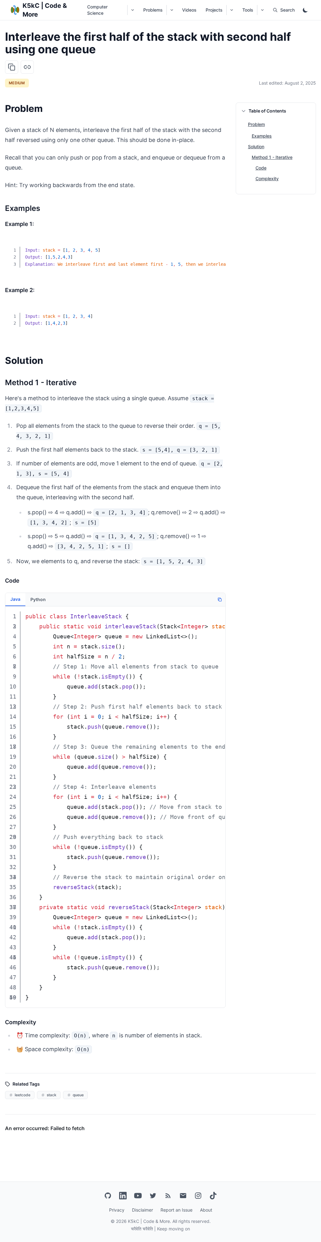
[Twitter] (153, 1195)
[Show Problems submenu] (171, 10)
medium (17, 83)
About (206, 1210)
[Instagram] (198, 1195)
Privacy (116, 1210)
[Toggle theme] (305, 10)
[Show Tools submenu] (262, 10)
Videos (189, 10)
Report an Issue (176, 1210)
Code (260, 167)
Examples (262, 136)
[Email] (183, 1195)
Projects (214, 10)
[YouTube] (138, 1195)
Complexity (267, 178)
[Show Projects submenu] (231, 10)
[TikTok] (213, 1195)
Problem (256, 124)
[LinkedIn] (123, 1195)
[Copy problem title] (11, 67)
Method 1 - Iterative (272, 157)
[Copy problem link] (27, 67)
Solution (256, 146)
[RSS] (168, 1195)
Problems (153, 10)
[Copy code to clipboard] (216, 246)
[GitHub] (108, 1195)
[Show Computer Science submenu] (132, 10)
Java (15, 599)
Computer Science (97, 10)
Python (38, 599)
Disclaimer (142, 1210)
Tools (247, 10)
